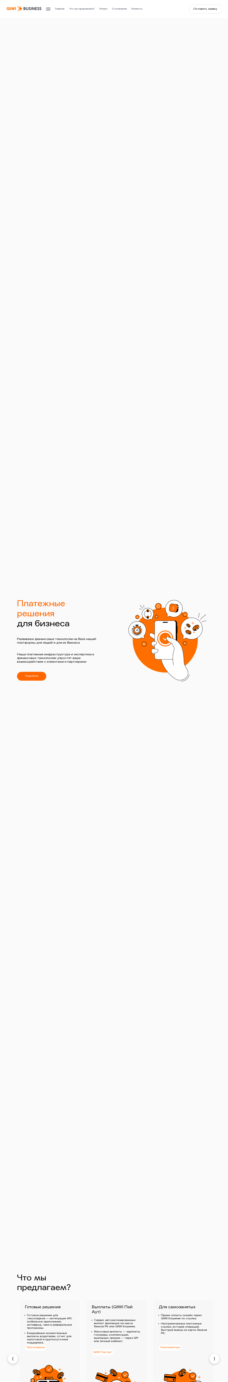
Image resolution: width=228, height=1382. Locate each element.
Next (214, 1359)
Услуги (103, 9)
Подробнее (31, 676)
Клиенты (137, 9)
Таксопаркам (35, 1347)
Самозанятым (170, 1347)
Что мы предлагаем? (81, 9)
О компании (119, 9)
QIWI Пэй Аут (102, 1352)
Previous (13, 1359)
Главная (59, 9)
